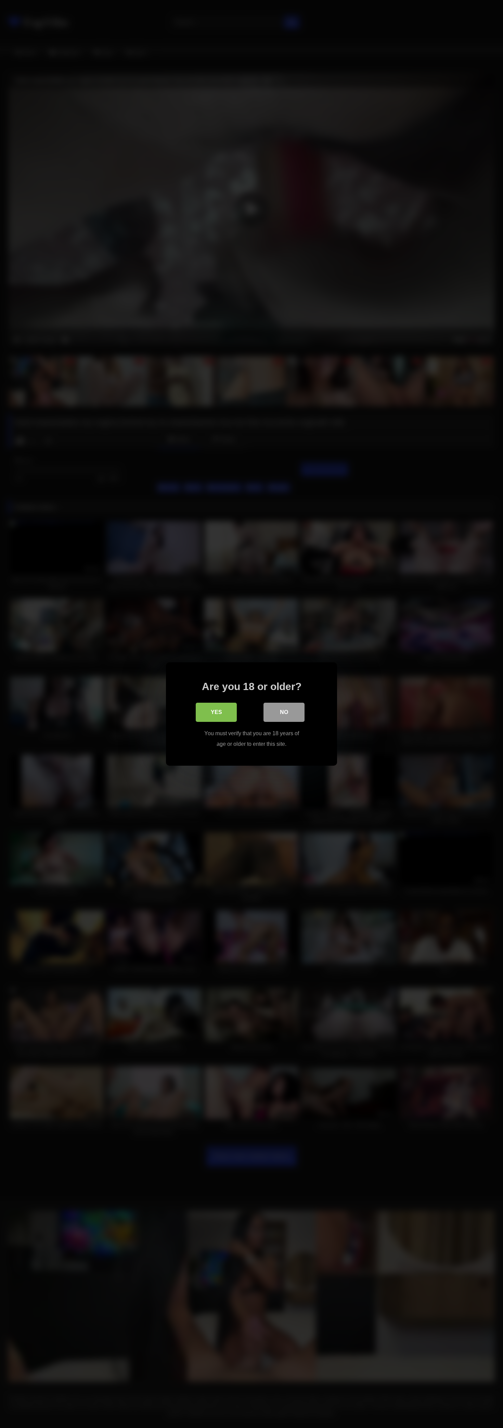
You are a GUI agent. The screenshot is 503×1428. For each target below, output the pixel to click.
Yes (216, 712)
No (284, 712)
